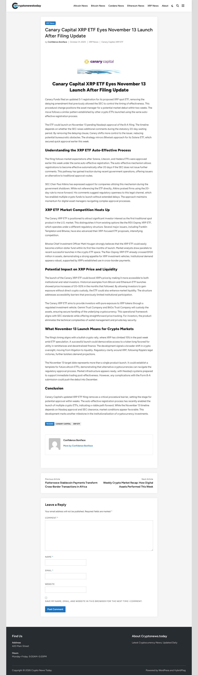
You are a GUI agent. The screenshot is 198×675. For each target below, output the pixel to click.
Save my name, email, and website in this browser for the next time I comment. (93, 601)
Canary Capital (108, 42)
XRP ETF (119, 42)
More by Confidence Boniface (78, 445)
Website (50, 584)
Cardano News (116, 5)
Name (49, 557)
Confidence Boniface (57, 42)
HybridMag (180, 670)
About (165, 5)
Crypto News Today (41, 670)
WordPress (164, 670)
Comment (51, 518)
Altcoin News (80, 5)
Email (49, 570)
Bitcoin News (98, 5)
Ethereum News (135, 5)
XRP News (153, 5)
